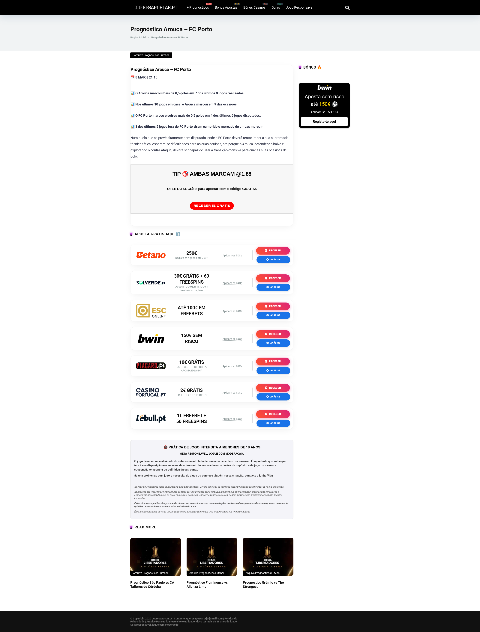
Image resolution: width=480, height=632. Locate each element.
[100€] (151, 316)
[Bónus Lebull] (151, 421)
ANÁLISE (275, 259)
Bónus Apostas (226, 7)
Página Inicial (138, 37)
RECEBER (274, 250)
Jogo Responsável (299, 7)
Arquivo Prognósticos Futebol (151, 55)
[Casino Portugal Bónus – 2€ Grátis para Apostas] (151, 395)
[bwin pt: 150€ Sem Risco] (151, 345)
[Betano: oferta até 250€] (151, 257)
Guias (276, 7)
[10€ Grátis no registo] (151, 368)
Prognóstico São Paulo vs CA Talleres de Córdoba (152, 584)
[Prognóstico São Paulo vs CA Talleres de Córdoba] (155, 557)
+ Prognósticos (198, 7)
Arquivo (151, 621)
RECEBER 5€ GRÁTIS (212, 206)
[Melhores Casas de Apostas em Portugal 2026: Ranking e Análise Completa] (154, 6)
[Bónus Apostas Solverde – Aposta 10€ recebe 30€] (151, 283)
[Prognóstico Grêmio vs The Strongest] (268, 557)
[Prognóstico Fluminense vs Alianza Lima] (212, 557)
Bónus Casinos (254, 7)
